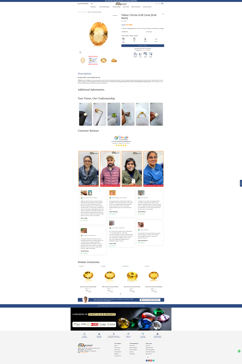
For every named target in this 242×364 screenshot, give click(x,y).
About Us (116, 345)
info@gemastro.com (84, 352)
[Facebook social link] (147, 360)
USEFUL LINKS (149, 343)
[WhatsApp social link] (153, 360)
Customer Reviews (117, 351)
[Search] (156, 3)
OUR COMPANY (117, 343)
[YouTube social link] (151, 360)
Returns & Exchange (133, 347)
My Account (148, 345)
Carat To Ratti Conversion (150, 351)
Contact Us (131, 351)
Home (79, 12)
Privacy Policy (132, 345)
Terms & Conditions (133, 349)
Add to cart (143, 45)
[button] (88, 169)
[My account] (159, 3)
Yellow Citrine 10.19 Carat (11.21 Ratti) (110, 286)
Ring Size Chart (149, 353)
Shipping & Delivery (149, 347)
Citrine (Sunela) (83, 12)
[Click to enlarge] (80, 52)
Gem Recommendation (150, 349)
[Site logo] (121, 3)
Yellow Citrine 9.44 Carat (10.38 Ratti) (88, 286)
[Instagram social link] (149, 360)
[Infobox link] (84, 335)
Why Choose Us (117, 347)
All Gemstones (132, 353)
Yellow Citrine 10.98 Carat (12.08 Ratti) (154, 286)
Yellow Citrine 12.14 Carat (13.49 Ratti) (132, 286)
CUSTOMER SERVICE (134, 343)
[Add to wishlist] (163, 14)
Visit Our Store (117, 349)
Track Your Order (117, 356)
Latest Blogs (116, 353)
